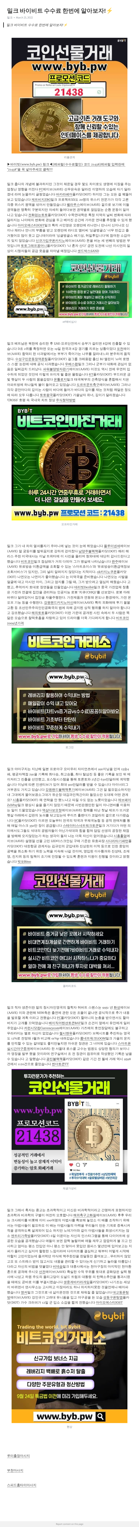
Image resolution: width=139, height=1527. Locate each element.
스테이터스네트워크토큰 (81, 826)
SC (16, 821)
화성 (117, 1007)
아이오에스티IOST (31, 225)
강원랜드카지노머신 (58, 603)
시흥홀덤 (120, 836)
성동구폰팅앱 (113, 1297)
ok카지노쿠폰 (107, 572)
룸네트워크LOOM (93, 1038)
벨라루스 (73, 205)
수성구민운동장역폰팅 (31, 359)
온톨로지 (60, 379)
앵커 (24, 1292)
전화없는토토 (38, 215)
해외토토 (38, 613)
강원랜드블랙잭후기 (60, 790)
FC (41, 189)
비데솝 (58, 1266)
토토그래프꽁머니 (34, 246)
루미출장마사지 (18, 1456)
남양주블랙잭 (88, 551)
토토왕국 (46, 395)
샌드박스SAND (88, 251)
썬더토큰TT (60, 1064)
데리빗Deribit (84, 587)
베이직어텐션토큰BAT (65, 1023)
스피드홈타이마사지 (21, 1485)
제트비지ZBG (41, 200)
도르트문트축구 (88, 385)
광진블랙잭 (54, 1059)
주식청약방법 (65, 400)
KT (91, 374)
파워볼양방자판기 (56, 369)
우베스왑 (71, 364)
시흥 (16, 800)
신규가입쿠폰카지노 (50, 241)
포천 (120, 349)
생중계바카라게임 (77, 1282)
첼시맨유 (65, 1033)
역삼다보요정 (52, 810)
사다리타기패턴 (117, 841)
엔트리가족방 (21, 1236)
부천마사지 (15, 1470)
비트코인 (27, 561)
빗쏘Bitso (24, 862)
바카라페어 (64, 194)
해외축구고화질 (84, 1215)
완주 (115, 561)
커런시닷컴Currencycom (41, 1028)
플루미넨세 (112, 546)
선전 (42, 1272)
